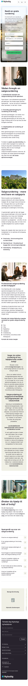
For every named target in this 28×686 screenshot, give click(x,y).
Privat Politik (17, 57)
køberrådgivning (10, 510)
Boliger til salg (5, 647)
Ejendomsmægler (6, 650)
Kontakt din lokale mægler (9, 339)
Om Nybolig (5, 644)
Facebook (6, 666)
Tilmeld (23, 639)
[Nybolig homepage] (7, 677)
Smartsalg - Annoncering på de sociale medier (13, 239)
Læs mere (4, 672)
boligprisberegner (15, 367)
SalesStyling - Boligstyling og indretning (12, 248)
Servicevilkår (14, 58)
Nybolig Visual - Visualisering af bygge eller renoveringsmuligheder (14, 244)
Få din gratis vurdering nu (14, 52)
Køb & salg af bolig (6, 653)
